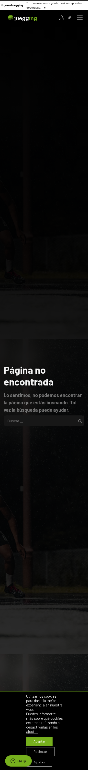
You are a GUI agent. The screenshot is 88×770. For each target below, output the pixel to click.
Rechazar (40, 751)
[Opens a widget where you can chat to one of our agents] (18, 761)
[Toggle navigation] (80, 18)
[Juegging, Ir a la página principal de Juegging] (28, 18)
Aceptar (39, 741)
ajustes (32, 731)
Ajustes (39, 762)
